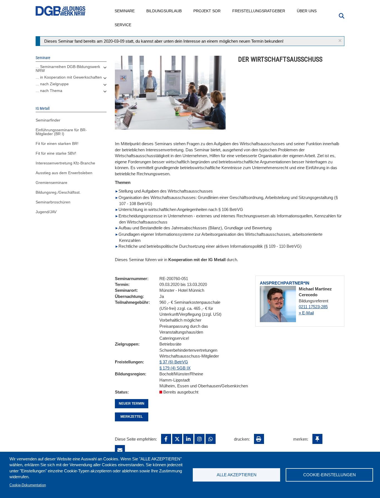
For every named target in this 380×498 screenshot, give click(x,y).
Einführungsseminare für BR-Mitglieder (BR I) (61, 132)
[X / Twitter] (177, 439)
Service (123, 25)
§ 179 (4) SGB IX (175, 368)
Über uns (307, 11)
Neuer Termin (131, 403)
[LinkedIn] (188, 439)
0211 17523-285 (313, 306)
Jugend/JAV (46, 212)
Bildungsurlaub (164, 11)
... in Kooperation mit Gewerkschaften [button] (69, 77)
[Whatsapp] (211, 439)
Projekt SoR (207, 11)
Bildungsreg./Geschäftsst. (58, 192)
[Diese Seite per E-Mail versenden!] (120, 450)
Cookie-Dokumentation (27, 485)
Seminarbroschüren (53, 202)
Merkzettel (131, 417)
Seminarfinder (48, 120)
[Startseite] (61, 11)
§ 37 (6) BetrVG (173, 361)
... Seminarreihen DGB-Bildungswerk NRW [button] (68, 68)
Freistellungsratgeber (259, 11)
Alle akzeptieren (236, 474)
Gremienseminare (51, 182)
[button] (340, 40)
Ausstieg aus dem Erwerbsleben (64, 173)
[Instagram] (199, 439)
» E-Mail (306, 312)
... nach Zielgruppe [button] (52, 84)
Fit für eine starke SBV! (56, 153)
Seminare (125, 11)
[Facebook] (166, 439)
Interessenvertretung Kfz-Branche (65, 163)
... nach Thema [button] (49, 91)
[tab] (71, 70)
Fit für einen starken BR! (57, 143)
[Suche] (341, 15)
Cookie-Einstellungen (329, 474)
